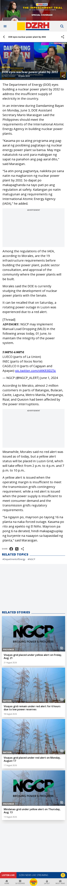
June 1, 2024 (49, 378)
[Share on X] (17, 549)
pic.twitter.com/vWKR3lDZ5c (35, 371)
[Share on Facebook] (11, 549)
